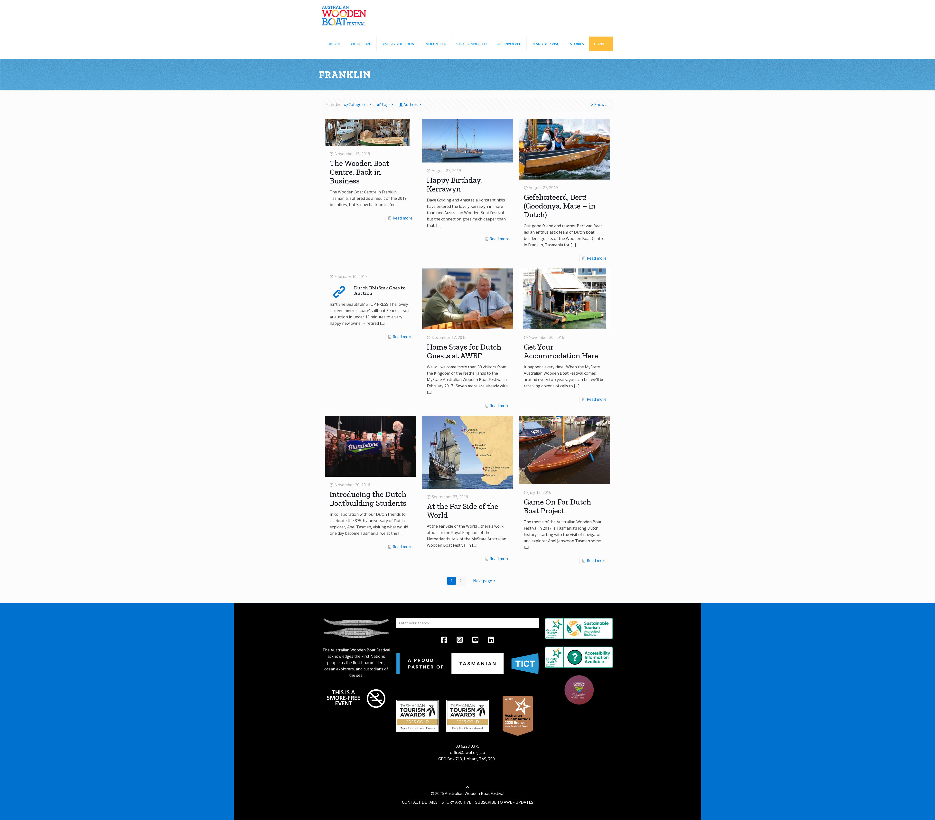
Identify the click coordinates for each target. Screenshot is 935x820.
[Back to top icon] (467, 787)
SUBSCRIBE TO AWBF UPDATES (504, 802)
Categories (358, 104)
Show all (601, 104)
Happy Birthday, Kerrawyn (454, 184)
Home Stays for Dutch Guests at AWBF (464, 351)
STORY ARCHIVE (456, 802)
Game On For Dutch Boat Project (557, 506)
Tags (386, 104)
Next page (482, 580)
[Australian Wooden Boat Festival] (344, 14)
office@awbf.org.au (467, 752)
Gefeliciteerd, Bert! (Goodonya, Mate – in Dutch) (560, 205)
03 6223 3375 (467, 746)
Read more (402, 218)
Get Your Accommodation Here (561, 351)
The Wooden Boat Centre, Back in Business (359, 172)
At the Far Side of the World (462, 511)
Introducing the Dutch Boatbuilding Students (368, 499)
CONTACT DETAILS (420, 802)
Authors (410, 104)
